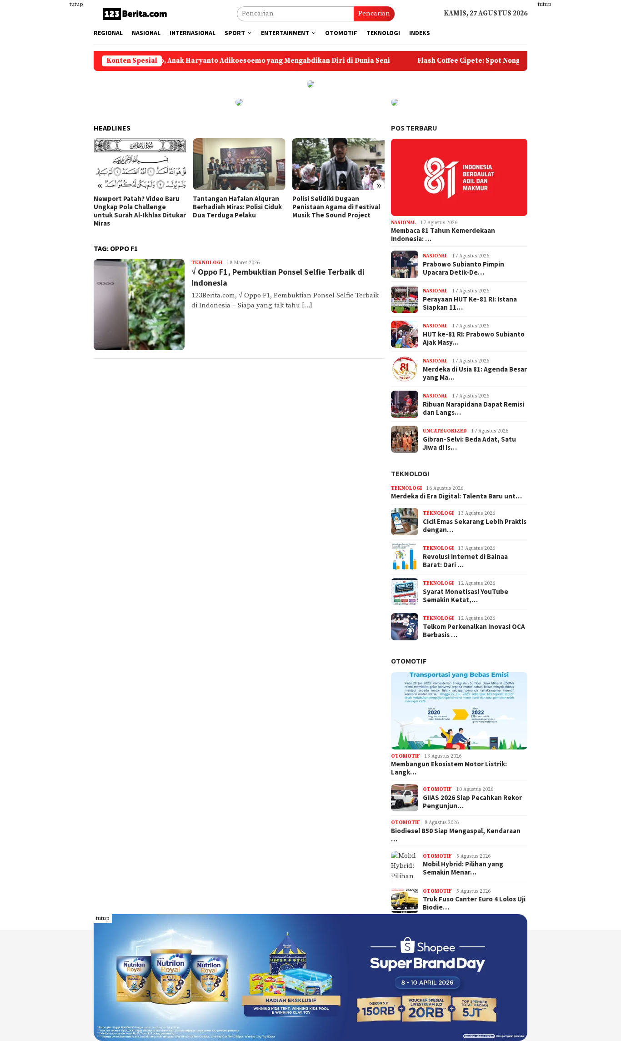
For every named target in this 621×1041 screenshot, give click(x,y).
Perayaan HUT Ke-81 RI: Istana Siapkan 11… (470, 303)
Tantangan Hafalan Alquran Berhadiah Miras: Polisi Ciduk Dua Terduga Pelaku (237, 207)
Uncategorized (445, 431)
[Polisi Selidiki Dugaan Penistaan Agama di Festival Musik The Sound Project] (338, 164)
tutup (76, 4)
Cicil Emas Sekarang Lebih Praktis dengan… (474, 526)
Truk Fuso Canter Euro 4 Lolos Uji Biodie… (474, 903)
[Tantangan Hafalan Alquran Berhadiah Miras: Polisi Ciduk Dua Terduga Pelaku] (239, 164)
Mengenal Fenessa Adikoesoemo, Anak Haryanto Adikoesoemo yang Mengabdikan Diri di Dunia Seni (182, 61)
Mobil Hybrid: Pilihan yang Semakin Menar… (463, 868)
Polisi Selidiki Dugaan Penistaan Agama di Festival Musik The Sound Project (336, 207)
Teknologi (206, 263)
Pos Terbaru (414, 127)
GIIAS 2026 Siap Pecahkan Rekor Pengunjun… (472, 802)
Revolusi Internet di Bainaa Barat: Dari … (465, 561)
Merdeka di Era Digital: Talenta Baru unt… (456, 496)
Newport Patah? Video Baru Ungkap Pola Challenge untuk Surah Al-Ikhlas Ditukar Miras (140, 211)
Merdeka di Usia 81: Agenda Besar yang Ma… (475, 373)
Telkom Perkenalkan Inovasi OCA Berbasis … (474, 631)
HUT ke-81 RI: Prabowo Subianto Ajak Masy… (474, 338)
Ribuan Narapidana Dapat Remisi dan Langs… (473, 408)
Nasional (403, 223)
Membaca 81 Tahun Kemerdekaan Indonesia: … (443, 234)
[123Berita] (136, 13)
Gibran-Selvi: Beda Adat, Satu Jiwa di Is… (469, 443)
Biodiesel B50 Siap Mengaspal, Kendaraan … (456, 835)
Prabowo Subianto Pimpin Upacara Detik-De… (463, 268)
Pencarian (374, 13)
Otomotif (408, 660)
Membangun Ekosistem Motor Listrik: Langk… (449, 768)
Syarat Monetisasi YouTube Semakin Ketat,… (465, 596)
